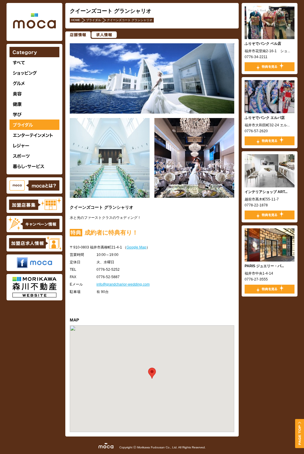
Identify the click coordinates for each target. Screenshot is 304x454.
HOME (75, 20)
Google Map (136, 247)
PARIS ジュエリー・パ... (264, 266)
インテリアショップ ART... (266, 192)
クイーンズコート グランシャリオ (129, 20)
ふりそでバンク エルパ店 (265, 118)
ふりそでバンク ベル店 (263, 44)
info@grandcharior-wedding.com (123, 284)
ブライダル (93, 20)
